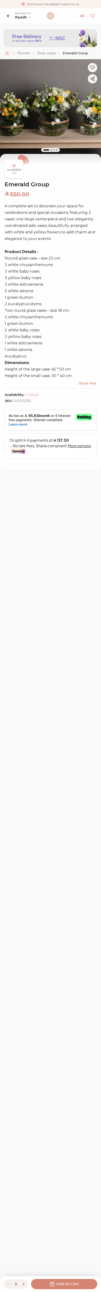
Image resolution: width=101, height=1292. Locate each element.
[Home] (7, 53)
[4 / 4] (57, 150)
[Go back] (8, 16)
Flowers (23, 53)
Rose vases (46, 53)
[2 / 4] (51, 150)
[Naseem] (50, 16)
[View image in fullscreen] (50, 109)
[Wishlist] (92, 16)
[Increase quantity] (23, 1284)
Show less (87, 383)
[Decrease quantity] (8, 1284)
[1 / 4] (46, 150)
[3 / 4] (54, 150)
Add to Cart (67, 1284)
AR (82, 16)
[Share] (92, 78)
